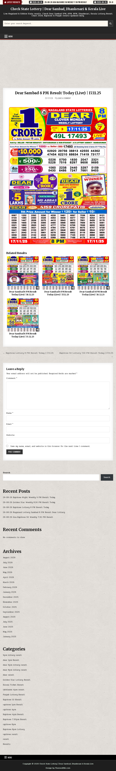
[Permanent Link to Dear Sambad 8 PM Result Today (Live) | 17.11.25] (58, 174)
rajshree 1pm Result (13, 704)
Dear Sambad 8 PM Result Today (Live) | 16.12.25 (93, 293)
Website (10, 435)
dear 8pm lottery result (15, 669)
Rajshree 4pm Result (13, 714)
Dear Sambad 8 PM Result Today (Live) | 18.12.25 (23, 293)
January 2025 (9, 636)
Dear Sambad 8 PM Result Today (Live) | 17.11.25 (58, 93)
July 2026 (8, 562)
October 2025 (10, 607)
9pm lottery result (12, 655)
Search (6, 472)
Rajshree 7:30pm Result (15, 719)
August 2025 (9, 616)
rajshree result (10, 734)
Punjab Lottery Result (14, 694)
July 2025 (8, 621)
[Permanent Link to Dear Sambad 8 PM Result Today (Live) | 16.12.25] (93, 272)
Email (9, 424)
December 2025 (10, 597)
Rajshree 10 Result (12, 699)
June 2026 (8, 567)
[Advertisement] (58, 62)
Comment (11, 378)
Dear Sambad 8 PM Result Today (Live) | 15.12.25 (23, 335)
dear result (8, 674)
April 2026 (8, 577)
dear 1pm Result (11, 660)
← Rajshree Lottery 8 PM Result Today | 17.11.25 (28, 353)
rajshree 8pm (9, 724)
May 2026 (7, 572)
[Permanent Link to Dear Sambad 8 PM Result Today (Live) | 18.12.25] (22, 272)
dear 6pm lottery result (15, 664)
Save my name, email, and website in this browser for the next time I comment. (50, 446)
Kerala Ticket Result (13, 684)
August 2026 (9, 557)
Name (9, 413)
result (6, 739)
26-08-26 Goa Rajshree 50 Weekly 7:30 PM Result (28, 517)
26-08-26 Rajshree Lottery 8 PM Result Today (26, 507)
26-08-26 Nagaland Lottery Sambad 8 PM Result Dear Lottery (34, 512)
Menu (10, 36)
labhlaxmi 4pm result (13, 689)
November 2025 (10, 602)
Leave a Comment (64, 98)
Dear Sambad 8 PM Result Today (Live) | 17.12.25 (58, 293)
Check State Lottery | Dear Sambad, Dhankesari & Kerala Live (58, 9)
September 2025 (11, 612)
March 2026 (8, 582)
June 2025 (8, 626)
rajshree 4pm (9, 709)
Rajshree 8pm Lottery (14, 729)
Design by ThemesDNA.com (58, 767)
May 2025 (7, 631)
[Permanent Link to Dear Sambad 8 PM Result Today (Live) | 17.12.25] (57, 272)
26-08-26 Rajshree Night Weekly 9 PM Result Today (29, 497)
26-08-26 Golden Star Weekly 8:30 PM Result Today (29, 502)
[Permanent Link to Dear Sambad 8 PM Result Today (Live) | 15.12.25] (22, 315)
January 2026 (9, 592)
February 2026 (10, 587)
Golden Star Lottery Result (16, 679)
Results (6, 744)
